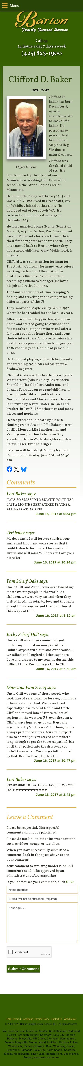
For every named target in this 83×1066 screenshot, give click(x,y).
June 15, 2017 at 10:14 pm (55, 562)
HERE (70, 882)
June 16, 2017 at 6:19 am (56, 616)
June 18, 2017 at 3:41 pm (56, 795)
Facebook (10, 469)
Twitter (17, 469)
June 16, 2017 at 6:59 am (56, 669)
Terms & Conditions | (23, 1019)
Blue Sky (23, 469)
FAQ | (9, 1019)
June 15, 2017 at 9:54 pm (56, 514)
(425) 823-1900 (41, 53)
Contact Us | (57, 1019)
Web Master (70, 1019)
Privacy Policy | (42, 1019)
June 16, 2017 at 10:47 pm (55, 761)
